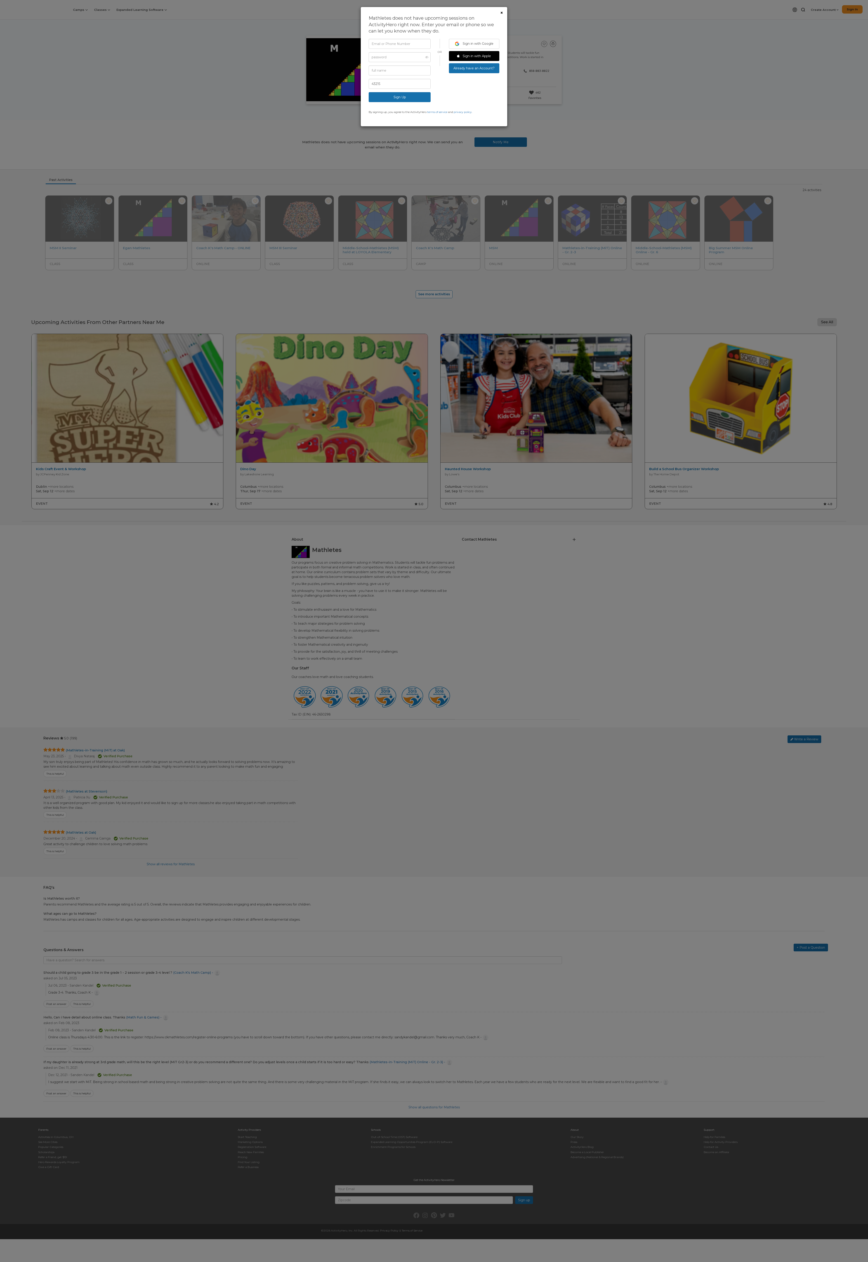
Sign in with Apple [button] (476, 56)
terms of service (437, 112)
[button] (425, 57)
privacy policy (463, 112)
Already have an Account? (474, 68)
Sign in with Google (477, 44)
